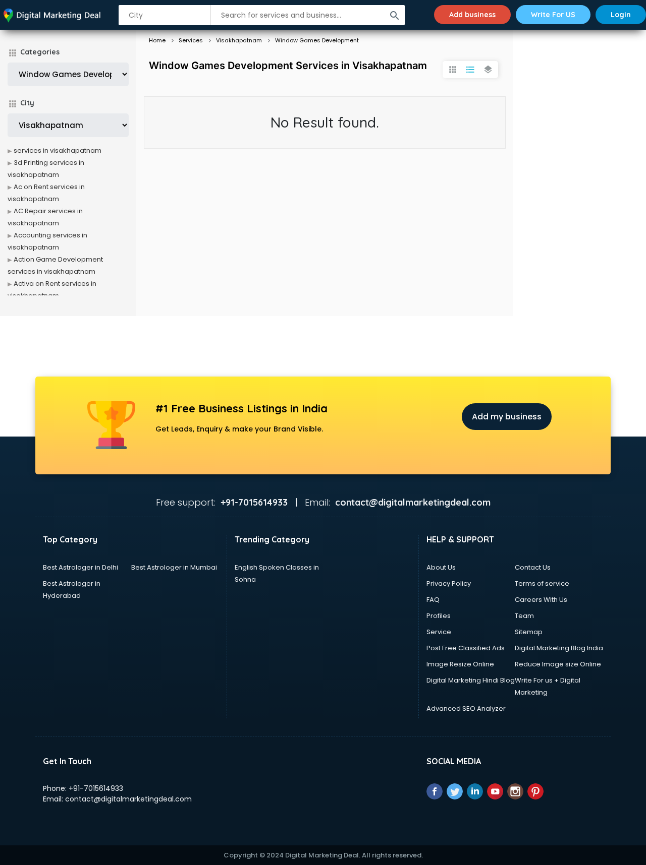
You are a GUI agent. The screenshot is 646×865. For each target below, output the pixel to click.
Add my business (507, 416)
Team (524, 616)
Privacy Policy (448, 583)
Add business (472, 14)
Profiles (438, 616)
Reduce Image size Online (558, 664)
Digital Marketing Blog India (559, 648)
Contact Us (533, 567)
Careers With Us (541, 599)
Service (438, 632)
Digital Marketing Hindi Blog (470, 680)
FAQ (433, 599)
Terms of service (542, 583)
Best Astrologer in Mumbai (174, 567)
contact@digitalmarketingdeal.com (128, 799)
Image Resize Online (460, 664)
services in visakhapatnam (57, 150)
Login (621, 14)
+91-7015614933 (96, 788)
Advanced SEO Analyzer (466, 708)
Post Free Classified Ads (465, 648)
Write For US (553, 14)
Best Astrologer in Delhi (80, 567)
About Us (441, 567)
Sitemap (529, 632)
